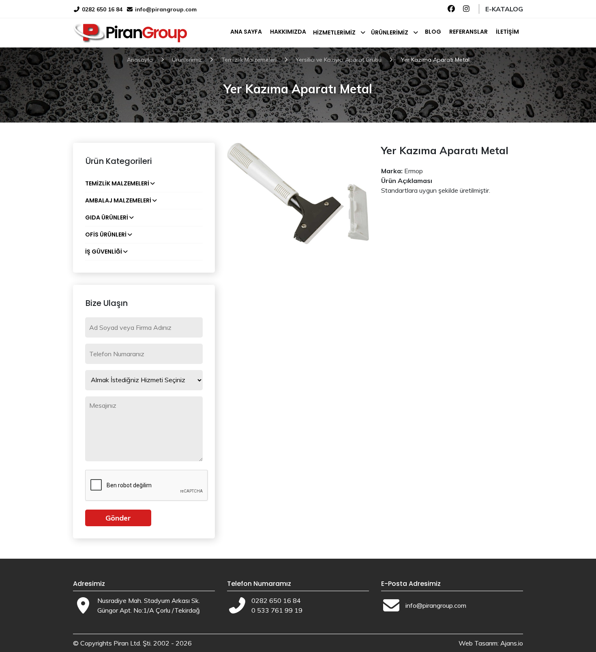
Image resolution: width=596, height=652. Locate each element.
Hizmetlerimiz (334, 32)
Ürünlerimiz (389, 32)
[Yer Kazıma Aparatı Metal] (298, 193)
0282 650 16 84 (101, 9)
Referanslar (468, 32)
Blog (433, 32)
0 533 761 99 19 (276, 610)
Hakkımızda (288, 32)
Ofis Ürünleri (105, 234)
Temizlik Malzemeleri (117, 183)
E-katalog (504, 9)
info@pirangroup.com (166, 9)
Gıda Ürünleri (106, 217)
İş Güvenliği (103, 251)
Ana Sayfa (246, 32)
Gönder (118, 518)
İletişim (507, 32)
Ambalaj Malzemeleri (118, 200)
